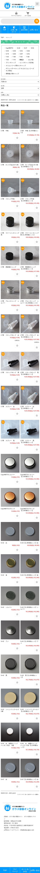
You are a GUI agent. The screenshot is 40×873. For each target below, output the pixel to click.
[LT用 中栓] (10, 119)
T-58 (27, 57)
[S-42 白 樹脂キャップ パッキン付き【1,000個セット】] (29, 732)
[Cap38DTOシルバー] (10, 463)
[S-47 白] (10, 768)
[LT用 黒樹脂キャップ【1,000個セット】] (29, 255)
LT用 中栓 (5, 130)
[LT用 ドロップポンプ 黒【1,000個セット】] (29, 361)
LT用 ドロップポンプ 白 (10, 335)
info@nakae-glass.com (27, 830)
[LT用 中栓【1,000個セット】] (29, 119)
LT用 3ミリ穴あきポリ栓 (10, 165)
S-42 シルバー (6, 607)
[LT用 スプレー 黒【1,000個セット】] (29, 429)
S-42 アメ (5, 641)
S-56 (14, 51)
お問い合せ (34, 30)
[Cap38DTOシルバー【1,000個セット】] (29, 463)
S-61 (21, 51)
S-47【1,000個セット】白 (29, 779)
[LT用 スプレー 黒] (10, 429)
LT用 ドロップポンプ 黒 (10, 372)
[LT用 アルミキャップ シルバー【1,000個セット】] (29, 289)
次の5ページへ (31, 100)
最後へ (37, 100)
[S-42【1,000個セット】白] (29, 531)
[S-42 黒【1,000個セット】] (29, 664)
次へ (26, 100)
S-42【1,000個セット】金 (29, 575)
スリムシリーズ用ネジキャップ (16, 65)
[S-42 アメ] (10, 629)
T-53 (20, 57)
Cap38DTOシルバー (8, 474)
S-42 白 (4, 543)
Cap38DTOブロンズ (8, 508)
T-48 (14, 57)
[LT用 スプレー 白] (10, 395)
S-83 (14, 54)
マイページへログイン (16, 15)
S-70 (7, 54)
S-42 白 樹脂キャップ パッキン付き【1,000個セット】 (29, 745)
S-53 (7, 51)
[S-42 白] (10, 531)
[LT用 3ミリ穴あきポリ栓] (10, 153)
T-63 (7, 60)
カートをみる (28, 15)
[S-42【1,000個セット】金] (29, 563)
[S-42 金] (10, 563)
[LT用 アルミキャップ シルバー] (10, 289)
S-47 (25, 48)
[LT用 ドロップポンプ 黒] (10, 361)
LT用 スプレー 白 (8, 406)
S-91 (28, 54)
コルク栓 (30, 60)
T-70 (14, 60)
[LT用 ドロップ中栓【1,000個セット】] (29, 187)
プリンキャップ (11, 62)
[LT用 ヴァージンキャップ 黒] (10, 221)
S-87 (21, 54)
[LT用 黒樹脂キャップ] (10, 255)
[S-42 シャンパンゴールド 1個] (10, 698)
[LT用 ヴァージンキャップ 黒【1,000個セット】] (29, 221)
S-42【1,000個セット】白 (29, 543)
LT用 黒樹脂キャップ (8, 267)
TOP (4, 30)
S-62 (28, 51)
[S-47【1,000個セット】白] (29, 768)
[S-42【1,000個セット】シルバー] (29, 595)
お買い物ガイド (14, 31)
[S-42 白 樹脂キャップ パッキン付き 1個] (10, 732)
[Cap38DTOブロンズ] (10, 497)
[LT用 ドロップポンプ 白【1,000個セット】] (29, 323)
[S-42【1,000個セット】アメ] (29, 629)
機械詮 (21, 60)
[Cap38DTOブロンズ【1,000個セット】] (29, 497)
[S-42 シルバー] (10, 595)
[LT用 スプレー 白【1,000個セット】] (29, 395)
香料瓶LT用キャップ (12, 73)
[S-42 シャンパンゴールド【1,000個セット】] (29, 698)
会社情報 (24, 30)
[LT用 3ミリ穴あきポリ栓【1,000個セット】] (29, 153)
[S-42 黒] (10, 664)
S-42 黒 (4, 675)
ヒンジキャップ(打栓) (27, 62)
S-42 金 (4, 575)
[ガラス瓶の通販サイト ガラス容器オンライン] (19, 9)
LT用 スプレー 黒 (8, 440)
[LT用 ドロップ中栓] (10, 187)
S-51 (32, 48)
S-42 (18, 48)
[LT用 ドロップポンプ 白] (10, 323)
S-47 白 (4, 779)
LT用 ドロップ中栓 (8, 199)
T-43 (7, 57)
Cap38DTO (9, 48)
